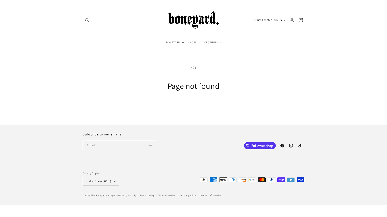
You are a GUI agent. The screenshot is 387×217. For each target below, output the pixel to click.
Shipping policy (187, 195)
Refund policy (147, 195)
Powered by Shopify (125, 195)
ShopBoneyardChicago (103, 195)
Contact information (211, 195)
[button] (87, 20)
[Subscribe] (150, 145)
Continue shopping (193, 106)
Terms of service (166, 195)
